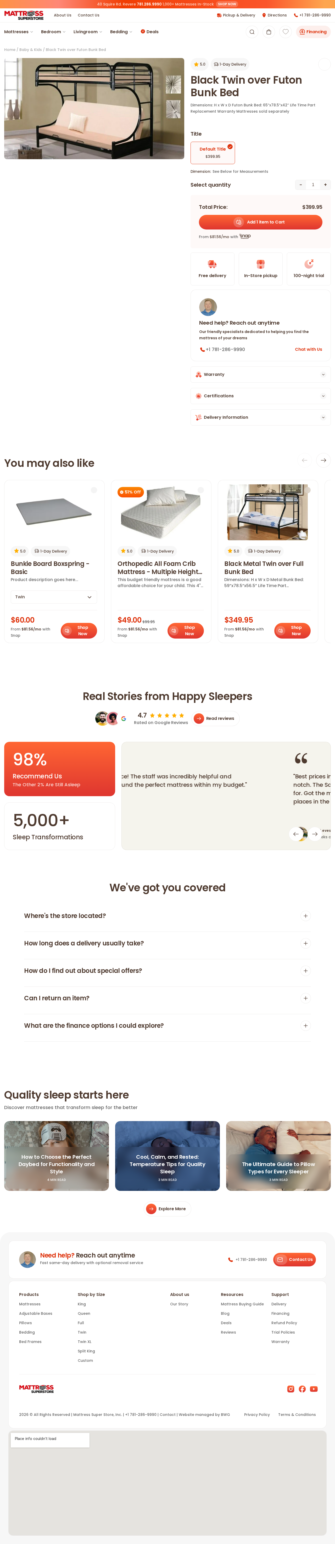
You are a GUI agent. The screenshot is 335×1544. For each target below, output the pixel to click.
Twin (82, 1332)
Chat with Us (308, 349)
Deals (153, 32)
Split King (86, 1351)
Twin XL (84, 1341)
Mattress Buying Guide (242, 1304)
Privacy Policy (257, 1414)
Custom (85, 1360)
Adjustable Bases (35, 1313)
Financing (316, 32)
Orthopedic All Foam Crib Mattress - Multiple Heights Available (160, 568)
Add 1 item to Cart (266, 222)
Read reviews (220, 718)
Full (81, 1322)
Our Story (179, 1304)
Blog (225, 1313)
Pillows (25, 1322)
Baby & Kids (30, 49)
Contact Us (88, 15)
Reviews (228, 1332)
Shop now (227, 4)
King (82, 1304)
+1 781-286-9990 (315, 15)
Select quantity (211, 184)
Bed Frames (30, 1341)
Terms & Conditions (297, 1414)
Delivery (278, 1304)
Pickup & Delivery (239, 15)
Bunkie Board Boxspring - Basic (50, 568)
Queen (84, 1313)
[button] (269, 32)
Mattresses (16, 32)
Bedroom (51, 32)
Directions (277, 15)
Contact (168, 1414)
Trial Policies (283, 1332)
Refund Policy (284, 1322)
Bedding (119, 32)
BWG (225, 1414)
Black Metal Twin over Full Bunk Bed (263, 568)
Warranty (280, 1341)
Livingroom (86, 32)
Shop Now (82, 630)
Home (9, 49)
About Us (62, 15)
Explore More (172, 1209)
